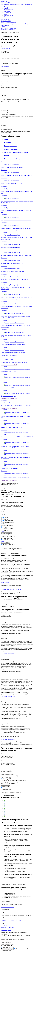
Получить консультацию (7, 907)
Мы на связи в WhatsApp (7, 927)
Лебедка (6, 517)
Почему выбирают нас (10, 7)
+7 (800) (16, 920)
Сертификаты (7, 12)
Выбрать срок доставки (6, 525)
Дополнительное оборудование (14, 159)
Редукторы (7, 142)
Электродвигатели (10, 146)
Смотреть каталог (5, 48)
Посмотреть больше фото (8, 653)
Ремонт (6, 155)
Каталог (6, 8)
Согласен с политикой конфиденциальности (8, 545)
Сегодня (5, 527)
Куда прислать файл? (6, 777)
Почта (12, 779)
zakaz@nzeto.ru (5, 19)
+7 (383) (6, 21)
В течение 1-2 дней (8, 528)
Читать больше (5, 582)
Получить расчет (8, 9)
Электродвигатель (9, 522)
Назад (2, 531)
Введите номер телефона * (8, 536)
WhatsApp (5, 539)
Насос (5, 524)
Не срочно (5, 530)
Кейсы (5, 14)
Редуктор (6, 519)
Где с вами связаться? (6, 538)
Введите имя (4, 535)
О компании (7, 11)
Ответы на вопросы (9, 15)
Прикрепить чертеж (6, 780)
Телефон (12, 539)
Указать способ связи (6, 533)
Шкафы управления (11, 149)
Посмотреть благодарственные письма (11, 589)
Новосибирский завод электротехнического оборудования (16, 4)
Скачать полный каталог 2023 (9, 230)
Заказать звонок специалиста (8, 22)
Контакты (6, 17)
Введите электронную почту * (9, 775)
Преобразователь (8, 520)
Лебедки (6, 139)
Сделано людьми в (6, 930)
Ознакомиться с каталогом (8, 29)
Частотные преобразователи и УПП (16, 152)
